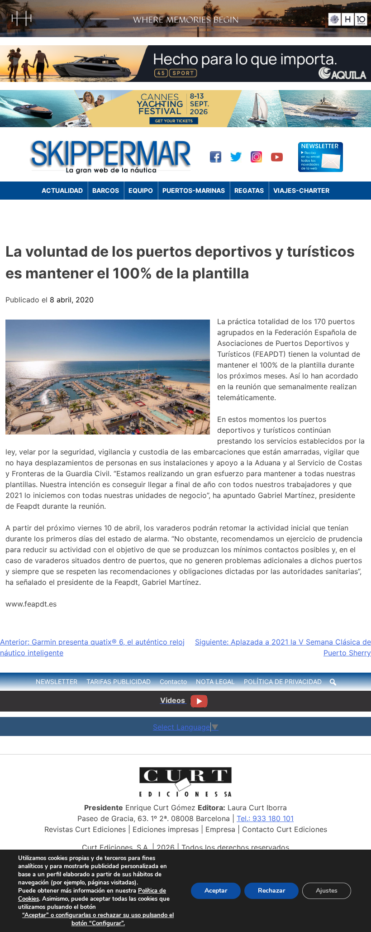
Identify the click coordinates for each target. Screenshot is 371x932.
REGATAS (249, 190)
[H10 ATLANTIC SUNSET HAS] (185, 34)
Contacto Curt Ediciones (284, 829)
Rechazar (271, 890)
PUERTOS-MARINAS (193, 190)
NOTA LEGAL (215, 681)
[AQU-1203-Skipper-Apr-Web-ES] (185, 79)
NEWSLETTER (56, 681)
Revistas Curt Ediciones (85, 829)
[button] (333, 682)
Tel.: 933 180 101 (265, 818)
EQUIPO (140, 190)
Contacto (173, 681)
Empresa (220, 829)
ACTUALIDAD (62, 190)
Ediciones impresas (166, 829)
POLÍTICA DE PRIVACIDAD (283, 681)
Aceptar (216, 890)
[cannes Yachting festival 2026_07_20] (185, 124)
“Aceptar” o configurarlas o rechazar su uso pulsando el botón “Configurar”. (98, 919)
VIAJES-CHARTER (301, 190)
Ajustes (327, 890)
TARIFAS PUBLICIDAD (118, 681)
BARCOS (105, 190)
